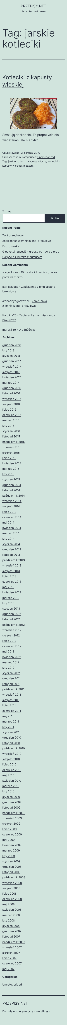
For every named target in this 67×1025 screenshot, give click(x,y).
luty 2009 (8, 856)
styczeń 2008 (11, 925)
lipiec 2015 (9, 458)
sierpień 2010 (11, 759)
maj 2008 (8, 904)
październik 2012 (13, 624)
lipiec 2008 (9, 893)
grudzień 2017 (11, 361)
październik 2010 (13, 748)
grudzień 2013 (11, 549)
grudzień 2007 (11, 931)
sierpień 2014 (11, 506)
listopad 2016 (11, 393)
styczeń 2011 (10, 732)
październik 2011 (13, 689)
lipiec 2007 (9, 958)
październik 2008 (13, 877)
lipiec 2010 (9, 764)
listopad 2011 (10, 684)
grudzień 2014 (11, 485)
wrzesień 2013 (11, 565)
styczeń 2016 (11, 431)
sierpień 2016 (11, 404)
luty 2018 (8, 350)
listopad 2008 (11, 872)
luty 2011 (8, 726)
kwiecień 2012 (11, 657)
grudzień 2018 (11, 345)
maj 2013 (8, 587)
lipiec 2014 (9, 511)
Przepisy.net (33, 6)
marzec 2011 (10, 721)
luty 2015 (8, 474)
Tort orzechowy (13, 235)
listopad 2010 (11, 743)
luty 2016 (8, 425)
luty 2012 (8, 667)
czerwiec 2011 (11, 710)
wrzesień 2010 (11, 753)
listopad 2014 (11, 490)
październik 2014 (13, 495)
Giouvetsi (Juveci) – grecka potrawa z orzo (30, 251)
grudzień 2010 (11, 737)
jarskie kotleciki (17, 161)
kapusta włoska (37, 161)
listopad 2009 (11, 807)
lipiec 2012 (9, 640)
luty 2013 (8, 603)
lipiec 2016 (9, 409)
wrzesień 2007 (12, 947)
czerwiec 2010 (11, 770)
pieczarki (28, 165)
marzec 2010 (10, 786)
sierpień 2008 (11, 888)
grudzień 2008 (12, 866)
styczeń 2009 (11, 861)
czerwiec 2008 (12, 899)
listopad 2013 (11, 554)
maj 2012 (8, 651)
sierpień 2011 (10, 700)
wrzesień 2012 (11, 630)
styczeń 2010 (11, 796)
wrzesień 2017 (11, 366)
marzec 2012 (10, 662)
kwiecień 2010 (11, 780)
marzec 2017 (10, 382)
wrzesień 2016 (11, 398)
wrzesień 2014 (12, 501)
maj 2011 (8, 716)
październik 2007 (13, 942)
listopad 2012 (11, 619)
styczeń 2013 (11, 608)
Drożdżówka (10, 246)
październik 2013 (13, 560)
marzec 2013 (10, 597)
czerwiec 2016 (11, 415)
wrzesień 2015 (11, 447)
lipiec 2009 (9, 829)
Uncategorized (46, 157)
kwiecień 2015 (11, 463)
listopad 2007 (11, 936)
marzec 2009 (11, 850)
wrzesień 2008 (12, 883)
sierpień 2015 (11, 452)
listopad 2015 (11, 436)
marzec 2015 (10, 468)
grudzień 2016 (11, 388)
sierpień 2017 (11, 372)
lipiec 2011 (9, 705)
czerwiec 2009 (12, 834)
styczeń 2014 (11, 544)
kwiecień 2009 (12, 845)
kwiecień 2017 (11, 377)
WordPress (43, 1011)
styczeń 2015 (11, 479)
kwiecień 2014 (11, 527)
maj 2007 (8, 969)
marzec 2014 (10, 533)
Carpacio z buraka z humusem (22, 257)
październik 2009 (13, 813)
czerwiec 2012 (11, 646)
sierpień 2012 (11, 635)
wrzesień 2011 (11, 694)
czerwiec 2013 (11, 581)
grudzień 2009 (12, 802)
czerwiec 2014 (12, 517)
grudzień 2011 (11, 678)
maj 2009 (8, 839)
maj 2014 (8, 522)
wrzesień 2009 (12, 818)
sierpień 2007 (11, 952)
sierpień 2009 (11, 823)
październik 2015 (13, 441)
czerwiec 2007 (12, 963)
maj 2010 (8, 775)
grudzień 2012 (11, 614)
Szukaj (6, 211)
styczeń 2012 (11, 673)
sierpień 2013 (11, 571)
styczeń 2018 (11, 355)
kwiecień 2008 (12, 909)
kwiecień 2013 (11, 592)
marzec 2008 (11, 915)
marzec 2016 (10, 420)
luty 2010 (8, 791)
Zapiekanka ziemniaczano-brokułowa (27, 240)
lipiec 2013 (9, 576)
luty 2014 (8, 538)
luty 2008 (8, 920)
